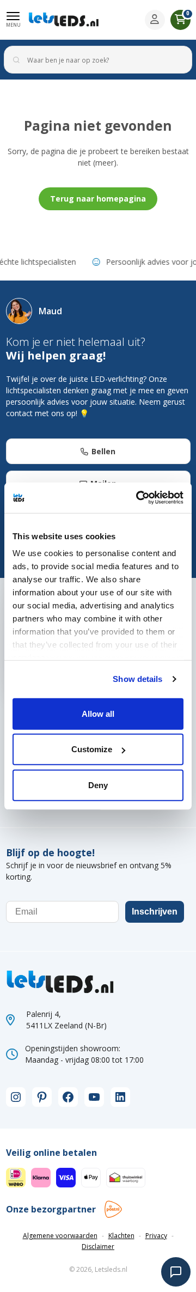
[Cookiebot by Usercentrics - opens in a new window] (138, 498)
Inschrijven (154, 911)
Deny (98, 784)
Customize (91, 749)
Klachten (121, 1235)
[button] (13, 19)
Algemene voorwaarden (60, 1235)
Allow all (98, 713)
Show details (137, 679)
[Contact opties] (176, 1272)
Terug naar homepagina (98, 198)
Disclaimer (98, 1246)
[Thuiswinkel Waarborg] (125, 1177)
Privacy (156, 1235)
